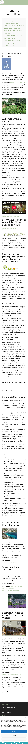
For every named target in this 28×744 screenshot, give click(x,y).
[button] (26, 717)
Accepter (14, 731)
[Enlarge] (8, 60)
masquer (12, 19)
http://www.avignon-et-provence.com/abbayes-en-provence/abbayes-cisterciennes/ (12, 588)
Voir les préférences (14, 739)
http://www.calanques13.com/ (10, 562)
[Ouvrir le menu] (27, 2)
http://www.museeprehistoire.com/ (11, 674)
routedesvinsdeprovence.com (17, 82)
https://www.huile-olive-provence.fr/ (11, 216)
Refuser (14, 735)
